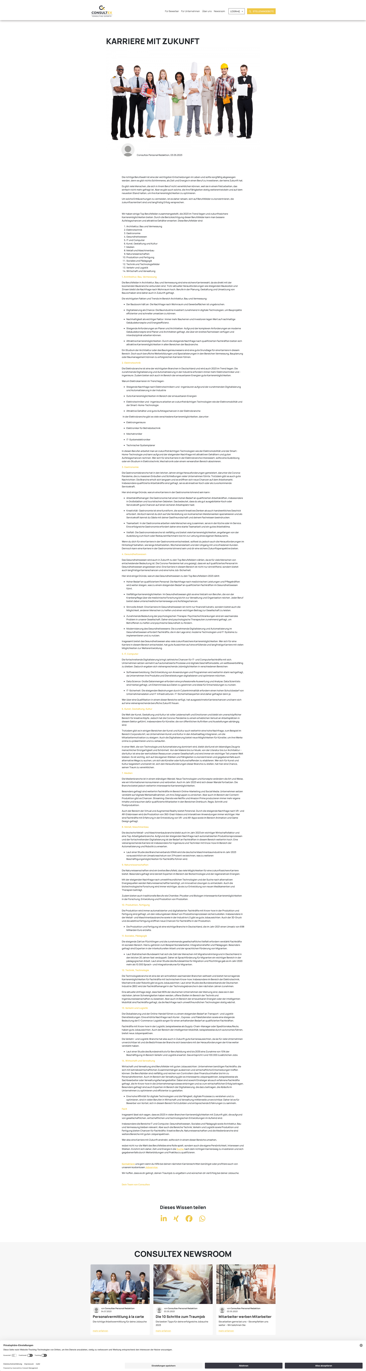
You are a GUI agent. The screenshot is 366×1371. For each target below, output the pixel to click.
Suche (180, 1149)
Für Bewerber (172, 11)
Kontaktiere (128, 1163)
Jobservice (151, 1167)
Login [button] (233, 11)
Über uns (207, 11)
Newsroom (219, 11)
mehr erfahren (100, 1330)
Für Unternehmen (190, 11)
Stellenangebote (263, 11)
